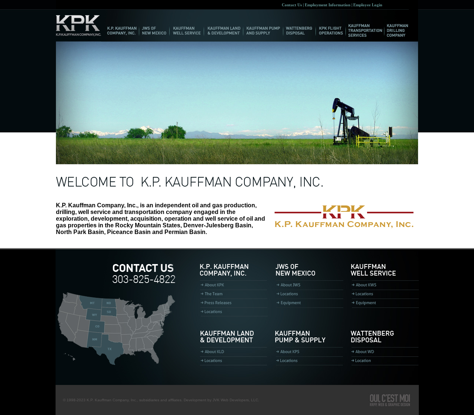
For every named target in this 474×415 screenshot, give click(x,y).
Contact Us (292, 5)
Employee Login (367, 5)
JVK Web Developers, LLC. (236, 400)
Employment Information (327, 5)
